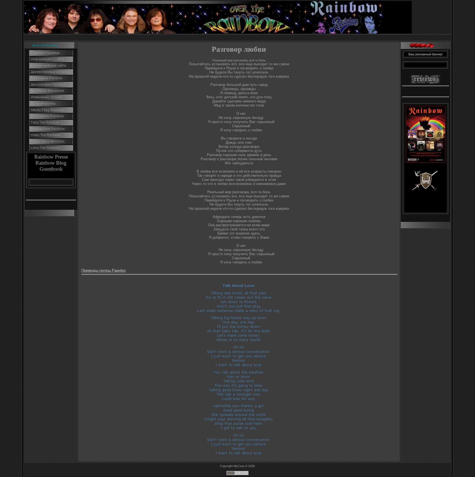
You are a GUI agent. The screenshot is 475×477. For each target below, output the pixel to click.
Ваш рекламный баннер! (425, 54)
